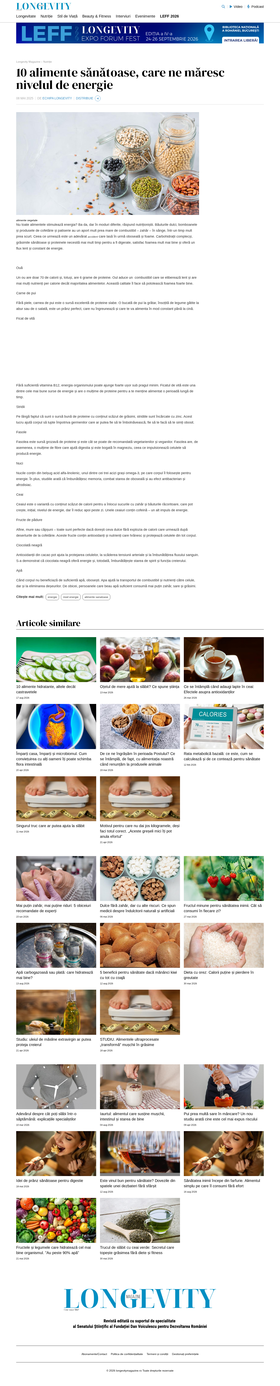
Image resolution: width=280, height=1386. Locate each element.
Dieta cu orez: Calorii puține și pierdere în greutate (219, 975)
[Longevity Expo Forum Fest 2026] (140, 32)
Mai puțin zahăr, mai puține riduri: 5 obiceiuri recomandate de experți (53, 908)
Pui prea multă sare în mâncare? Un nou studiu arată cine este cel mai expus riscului (220, 1116)
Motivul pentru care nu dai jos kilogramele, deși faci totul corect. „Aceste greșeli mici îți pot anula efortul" (139, 831)
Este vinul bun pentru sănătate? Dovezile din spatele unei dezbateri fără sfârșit (137, 1183)
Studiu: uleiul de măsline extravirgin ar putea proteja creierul (53, 1042)
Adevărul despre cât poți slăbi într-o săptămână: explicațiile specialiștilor (46, 1116)
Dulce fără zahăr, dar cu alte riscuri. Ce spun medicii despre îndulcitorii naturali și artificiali (138, 908)
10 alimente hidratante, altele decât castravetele (46, 689)
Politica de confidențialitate (127, 1354)
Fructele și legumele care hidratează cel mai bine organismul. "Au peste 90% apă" (53, 1250)
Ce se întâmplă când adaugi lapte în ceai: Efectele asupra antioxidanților (219, 689)
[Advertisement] (107, 352)
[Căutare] (223, 6)
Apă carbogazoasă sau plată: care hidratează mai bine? (54, 975)
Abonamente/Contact (94, 1354)
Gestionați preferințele (185, 1354)
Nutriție (47, 61)
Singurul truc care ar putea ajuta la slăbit (50, 826)
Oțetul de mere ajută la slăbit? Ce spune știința (139, 687)
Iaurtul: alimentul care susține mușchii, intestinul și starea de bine (132, 1116)
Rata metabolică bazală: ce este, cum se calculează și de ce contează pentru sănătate (222, 756)
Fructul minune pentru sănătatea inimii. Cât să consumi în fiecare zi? (223, 908)
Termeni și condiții (157, 1354)
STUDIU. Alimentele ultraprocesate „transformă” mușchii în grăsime (129, 1042)
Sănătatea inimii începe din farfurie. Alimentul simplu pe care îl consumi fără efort (222, 1183)
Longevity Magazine (28, 61)
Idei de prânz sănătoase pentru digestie (49, 1181)
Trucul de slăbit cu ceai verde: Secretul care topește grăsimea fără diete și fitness (137, 1250)
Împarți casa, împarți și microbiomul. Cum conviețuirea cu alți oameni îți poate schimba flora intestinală (53, 759)
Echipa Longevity (57, 98)
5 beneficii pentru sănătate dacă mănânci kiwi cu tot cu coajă (138, 975)
